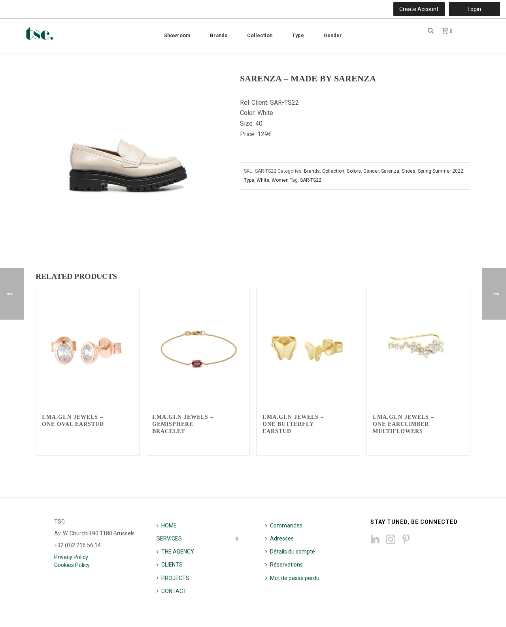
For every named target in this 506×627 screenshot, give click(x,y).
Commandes (286, 525)
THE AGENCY (177, 551)
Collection (259, 35)
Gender (333, 35)
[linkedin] (375, 540)
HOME (169, 525)
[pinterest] (406, 540)
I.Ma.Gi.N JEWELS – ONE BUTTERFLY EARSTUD (293, 424)
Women (280, 180)
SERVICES (169, 538)
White (263, 180)
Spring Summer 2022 (440, 171)
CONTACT (174, 591)
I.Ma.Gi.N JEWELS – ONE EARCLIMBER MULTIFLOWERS (403, 424)
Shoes (408, 171)
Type (298, 35)
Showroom (177, 35)
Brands (218, 35)
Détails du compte (292, 551)
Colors (354, 171)
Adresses (282, 538)
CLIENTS (172, 564)
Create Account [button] (418, 9)
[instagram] (390, 540)
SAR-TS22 (310, 180)
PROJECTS (175, 578)
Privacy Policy (71, 557)
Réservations (286, 564)
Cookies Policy (72, 565)
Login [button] (474, 9)
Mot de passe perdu (294, 578)
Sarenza (390, 171)
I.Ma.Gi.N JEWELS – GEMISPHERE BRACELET (182, 424)
